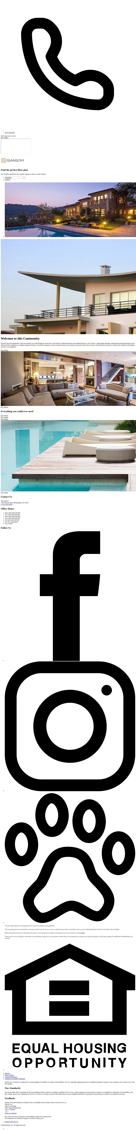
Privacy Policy (9, 1075)
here (83, 933)
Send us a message (11, 1113)
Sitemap (7, 1073)
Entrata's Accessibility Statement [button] (15, 1079)
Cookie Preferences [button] (11, 1077)
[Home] (13, 166)
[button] (70, 922)
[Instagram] (70, 790)
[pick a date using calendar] (24, 178)
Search (8, 180)
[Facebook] (70, 660)
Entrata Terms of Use (11, 1122)
